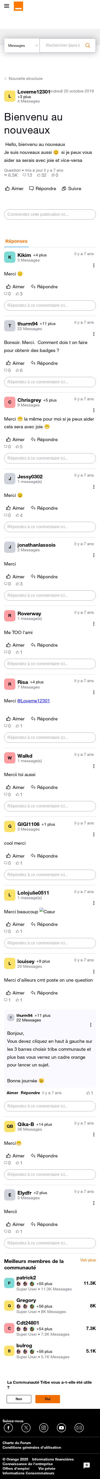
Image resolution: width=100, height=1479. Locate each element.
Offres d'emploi (16, 1468)
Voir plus (88, 1260)
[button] (12, 1093)
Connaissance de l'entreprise (28, 1464)
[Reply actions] (91, 1024)
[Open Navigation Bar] (8, 6)
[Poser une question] (86, 1465)
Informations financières (53, 1459)
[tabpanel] (50, 750)
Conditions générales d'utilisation (32, 1447)
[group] (11, 175)
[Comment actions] (94, 265)
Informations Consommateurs (28, 1473)
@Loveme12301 (33, 700)
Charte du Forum (17, 1442)
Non (19, 1399)
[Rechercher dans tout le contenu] (88, 45)
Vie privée (46, 1468)
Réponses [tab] (16, 241)
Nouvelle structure (26, 78)
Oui (48, 1399)
